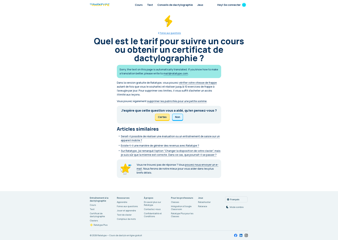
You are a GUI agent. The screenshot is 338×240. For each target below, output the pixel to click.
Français (234, 199)
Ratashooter (204, 202)
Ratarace (202, 206)
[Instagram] (246, 235)
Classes (175, 202)
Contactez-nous (152, 209)
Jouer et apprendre (126, 210)
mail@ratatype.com (175, 73)
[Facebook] (236, 235)
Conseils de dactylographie (175, 5)
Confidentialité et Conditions (153, 215)
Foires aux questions (127, 206)
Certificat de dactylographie (97, 215)
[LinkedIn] (241, 235)
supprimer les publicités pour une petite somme (177, 101)
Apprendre (122, 202)
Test (150, 5)
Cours (139, 5)
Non (177, 117)
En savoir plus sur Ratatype (152, 203)
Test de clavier (124, 214)
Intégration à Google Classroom (181, 208)
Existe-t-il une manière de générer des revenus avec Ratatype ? (160, 145)
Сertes (162, 117)
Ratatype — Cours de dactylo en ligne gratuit (119, 235)
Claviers (94, 220)
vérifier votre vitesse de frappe (198, 82)
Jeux (200, 5)
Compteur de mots (126, 219)
